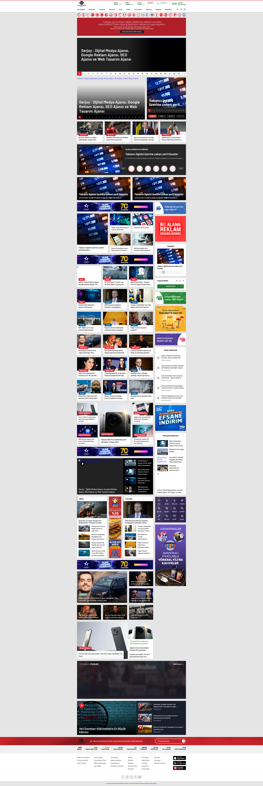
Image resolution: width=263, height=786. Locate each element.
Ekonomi (112, 9)
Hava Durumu (118, 748)
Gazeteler (168, 9)
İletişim (116, 783)
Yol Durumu (166, 748)
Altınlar (130, 757)
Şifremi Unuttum (159, 763)
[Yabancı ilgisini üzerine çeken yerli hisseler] (92, 229)
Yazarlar (158, 9)
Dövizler (130, 760)
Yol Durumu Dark (82, 760)
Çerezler (131, 783)
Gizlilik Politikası (124, 783)
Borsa (79, 748)
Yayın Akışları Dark (100, 760)
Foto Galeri (138, 9)
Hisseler (143, 748)
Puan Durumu (131, 748)
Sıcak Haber (146, 769)
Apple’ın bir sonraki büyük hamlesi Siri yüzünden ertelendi (139, 649)
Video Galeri (146, 760)
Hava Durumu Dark (83, 757)
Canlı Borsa (114, 757)
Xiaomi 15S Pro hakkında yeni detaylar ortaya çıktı (139, 642)
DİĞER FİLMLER (177, 664)
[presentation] (182, 73)
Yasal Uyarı (153, 783)
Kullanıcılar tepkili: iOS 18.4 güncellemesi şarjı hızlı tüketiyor (140, 655)
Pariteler (154, 748)
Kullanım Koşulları (144, 783)
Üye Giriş (157, 757)
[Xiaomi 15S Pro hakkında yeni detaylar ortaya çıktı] (140, 630)
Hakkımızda (109, 783)
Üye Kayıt (157, 760)
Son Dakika (81, 9)
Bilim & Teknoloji (171, 116)
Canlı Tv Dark (98, 757)
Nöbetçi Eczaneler (100, 763)
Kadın (128, 9)
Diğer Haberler (162, 116)
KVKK (136, 783)
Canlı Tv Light (81, 763)
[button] (79, 73)
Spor (120, 9)
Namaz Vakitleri (91, 748)
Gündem (102, 9)
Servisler (92, 9)
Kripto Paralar (180, 748)
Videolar (149, 9)
